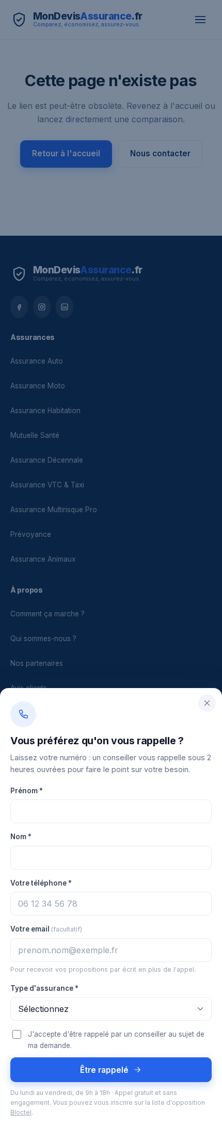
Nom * (20, 836)
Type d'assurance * (44, 988)
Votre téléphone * (41, 883)
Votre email (46, 929)
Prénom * (26, 791)
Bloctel (20, 1112)
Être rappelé (104, 1070)
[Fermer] (207, 703)
